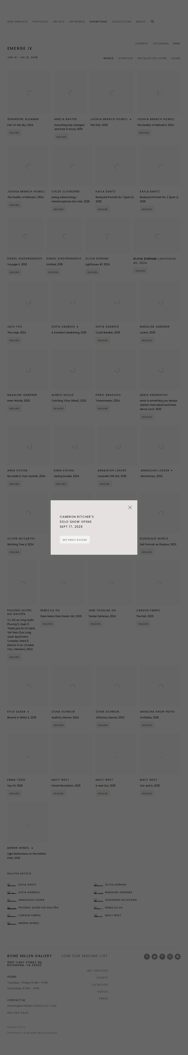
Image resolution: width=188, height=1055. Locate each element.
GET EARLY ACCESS (75, 539)
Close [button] (129, 509)
